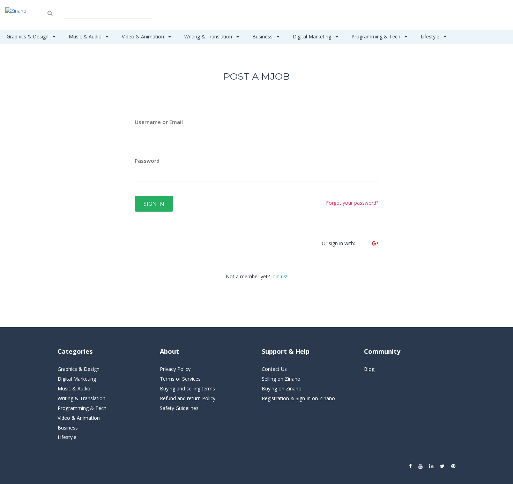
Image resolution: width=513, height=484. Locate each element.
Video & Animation (143, 36)
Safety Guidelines (179, 408)
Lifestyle (431, 36)
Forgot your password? (352, 202)
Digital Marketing (313, 36)
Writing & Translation (208, 36)
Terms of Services (180, 378)
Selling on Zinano (281, 378)
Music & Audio (86, 36)
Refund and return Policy (187, 398)
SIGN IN (153, 203)
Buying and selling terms (187, 388)
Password (147, 160)
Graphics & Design (28, 36)
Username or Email (159, 121)
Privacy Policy (175, 369)
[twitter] (442, 466)
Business (263, 36)
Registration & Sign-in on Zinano (298, 398)
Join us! (279, 276)
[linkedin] (431, 466)
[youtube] (420, 466)
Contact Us (274, 369)
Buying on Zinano (282, 388)
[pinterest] (453, 466)
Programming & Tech (376, 36)
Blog (369, 369)
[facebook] (410, 466)
